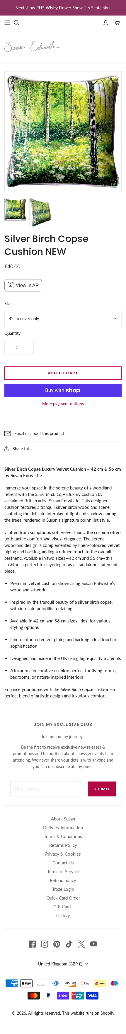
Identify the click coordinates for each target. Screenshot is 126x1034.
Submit (101, 789)
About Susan (63, 818)
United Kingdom (60, 963)
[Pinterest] (56, 944)
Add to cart (63, 373)
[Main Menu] (7, 23)
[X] (81, 944)
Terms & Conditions (63, 836)
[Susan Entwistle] (32, 45)
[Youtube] (93, 944)
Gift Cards (63, 906)
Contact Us (63, 862)
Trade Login (63, 889)
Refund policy (63, 880)
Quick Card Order (63, 897)
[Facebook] (32, 944)
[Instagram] (44, 944)
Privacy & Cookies (63, 853)
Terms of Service (63, 871)
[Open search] (17, 23)
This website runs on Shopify (88, 1013)
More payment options (63, 403)
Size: (8, 303)
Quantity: (13, 333)
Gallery (63, 915)
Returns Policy (63, 845)
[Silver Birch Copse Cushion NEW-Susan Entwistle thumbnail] (15, 209)
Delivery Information (63, 827)
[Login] (106, 23)
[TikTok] (69, 944)
